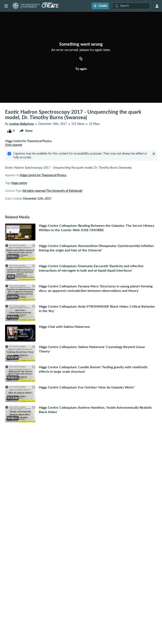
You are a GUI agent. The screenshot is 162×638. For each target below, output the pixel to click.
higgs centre (19, 183)
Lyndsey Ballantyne (21, 124)
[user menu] (157, 6)
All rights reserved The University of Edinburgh (52, 191)
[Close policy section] (154, 154)
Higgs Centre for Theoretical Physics (43, 175)
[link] (100, 6)
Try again (81, 69)
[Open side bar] (6, 6)
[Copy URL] (81, 59)
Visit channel (13, 145)
